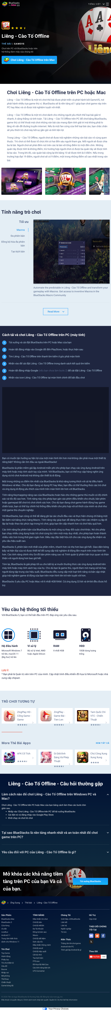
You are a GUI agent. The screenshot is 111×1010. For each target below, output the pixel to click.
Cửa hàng (5, 925)
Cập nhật (93, 919)
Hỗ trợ (92, 915)
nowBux (4, 932)
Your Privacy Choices (58, 1008)
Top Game (5, 953)
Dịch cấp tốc (38, 942)
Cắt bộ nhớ (37, 955)
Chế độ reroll (38, 948)
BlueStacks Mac (7, 919)
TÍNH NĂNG (38, 915)
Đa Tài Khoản (38, 929)
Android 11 (5, 935)
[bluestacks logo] (10, 4)
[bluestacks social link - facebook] (103, 936)
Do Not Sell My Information (67, 1000)
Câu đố (4, 966)
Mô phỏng (5, 976)
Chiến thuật (6, 982)
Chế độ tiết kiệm (39, 938)
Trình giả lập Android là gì (71, 950)
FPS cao (36, 961)
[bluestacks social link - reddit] (97, 936)
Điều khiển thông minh (42, 945)
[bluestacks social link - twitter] (91, 942)
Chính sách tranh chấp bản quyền (36, 1000)
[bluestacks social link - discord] (91, 936)
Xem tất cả (102, 743)
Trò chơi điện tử (7, 963)
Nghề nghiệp (66, 929)
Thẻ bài (7, 43)
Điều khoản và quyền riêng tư (12, 1000)
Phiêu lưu (5, 959)
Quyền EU (53, 1000)
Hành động (5, 956)
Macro (35, 935)
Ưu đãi (4, 929)
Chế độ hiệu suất (39, 951)
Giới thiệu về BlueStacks (70, 919)
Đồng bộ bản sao (40, 932)
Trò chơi (5, 949)
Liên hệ (64, 925)
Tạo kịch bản (38, 958)
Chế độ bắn (37, 922)
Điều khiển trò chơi (40, 919)
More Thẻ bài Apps (16, 743)
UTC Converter (39, 971)
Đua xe (4, 969)
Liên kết (64, 922)
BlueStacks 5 (6, 922)
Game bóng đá (7, 985)
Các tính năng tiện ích (41, 968)
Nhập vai (5, 972)
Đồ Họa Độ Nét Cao (40, 964)
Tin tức (64, 932)
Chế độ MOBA (38, 925)
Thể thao (5, 979)
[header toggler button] (107, 4)
